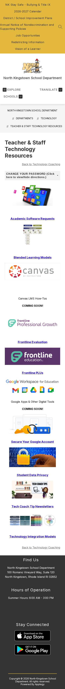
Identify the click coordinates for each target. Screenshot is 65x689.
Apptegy (39, 684)
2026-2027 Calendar (28, 11)
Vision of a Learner (28, 49)
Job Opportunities (28, 35)
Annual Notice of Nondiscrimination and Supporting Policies (27, 26)
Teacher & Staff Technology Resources (36, 126)
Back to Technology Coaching (41, 164)
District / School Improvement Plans (27, 18)
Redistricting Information (27, 42)
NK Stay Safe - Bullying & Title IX (27, 4)
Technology (49, 118)
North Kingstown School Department (33, 110)
